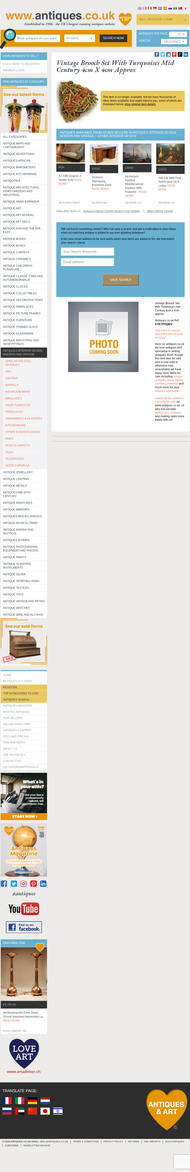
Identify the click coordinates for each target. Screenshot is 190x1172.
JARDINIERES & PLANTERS (23, 418)
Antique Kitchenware (20, 174)
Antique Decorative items (23, 300)
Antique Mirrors (16, 509)
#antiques (24, 893)
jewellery (172, 383)
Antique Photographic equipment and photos (20, 548)
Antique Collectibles (20, 293)
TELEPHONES (14, 459)
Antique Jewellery (18, 472)
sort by (145, 40)
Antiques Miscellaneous (22, 516)
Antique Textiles (16, 587)
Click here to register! (21, 64)
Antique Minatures (17, 503)
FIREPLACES (14, 412)
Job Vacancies (14, 754)
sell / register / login (156, 19)
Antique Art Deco (16, 221)
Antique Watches (16, 608)
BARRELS (12, 385)
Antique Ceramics (17, 259)
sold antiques (174, 1141)
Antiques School (16, 699)
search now (113, 38)
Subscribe (12, 1145)
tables (179, 380)
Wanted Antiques (16, 712)
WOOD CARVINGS (17, 465)
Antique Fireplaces (18, 306)
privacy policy (113, 1141)
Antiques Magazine (17, 705)
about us (10, 748)
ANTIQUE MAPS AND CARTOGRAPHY (16, 145)
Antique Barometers (19, 167)
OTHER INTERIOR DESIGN (22, 432)
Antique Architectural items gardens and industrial (21, 191)
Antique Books (14, 239)
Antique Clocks (15, 286)
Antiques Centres (17, 730)
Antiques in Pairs (16, 540)
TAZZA (9, 452)
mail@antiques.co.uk (54, 1141)
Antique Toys (13, 594)
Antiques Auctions (17, 681)
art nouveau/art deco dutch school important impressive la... (24, 1016)
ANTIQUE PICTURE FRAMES (22, 313)
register (10, 687)
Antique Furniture (17, 320)
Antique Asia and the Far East (22, 230)
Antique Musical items (20, 523)
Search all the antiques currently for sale (169, 400)
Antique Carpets (16, 252)
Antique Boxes (14, 245)
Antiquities (11, 180)
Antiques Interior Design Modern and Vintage (22, 352)
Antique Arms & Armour (21, 201)
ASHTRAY (11, 378)
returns (133, 1141)
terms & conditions (86, 1141)
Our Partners (14, 742)
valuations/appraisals (20, 767)
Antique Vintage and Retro (24, 601)
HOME (7, 675)
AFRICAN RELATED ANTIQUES (18, 363)
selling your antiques (168, 412)
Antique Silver (14, 574)
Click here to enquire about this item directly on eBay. (169, 334)
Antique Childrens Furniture (17, 267)
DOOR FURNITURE (18, 405)
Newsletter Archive (36, 1145)
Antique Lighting (16, 479)
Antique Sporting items (21, 581)
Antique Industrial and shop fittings (21, 342)
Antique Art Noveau (18, 215)
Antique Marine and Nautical (18, 531)
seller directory (17, 724)
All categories (15, 136)
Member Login (14, 70)
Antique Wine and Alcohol (23, 614)
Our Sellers (13, 718)
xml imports (152, 1141)
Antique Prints (14, 557)
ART (8, 371)
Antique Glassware (18, 333)
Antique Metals (15, 485)
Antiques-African (16, 160)
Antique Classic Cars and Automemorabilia (23, 278)
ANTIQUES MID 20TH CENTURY (17, 494)
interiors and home (167, 391)
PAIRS (9, 438)
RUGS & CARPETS (17, 445)
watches (160, 383)
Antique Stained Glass (20, 327)
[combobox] (79, 38)
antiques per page (153, 33)
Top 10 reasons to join (20, 693)
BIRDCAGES (13, 398)
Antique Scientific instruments (17, 565)
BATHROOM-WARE (17, 391)
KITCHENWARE (15, 425)
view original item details (140, 104)
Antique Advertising (19, 154)
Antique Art (12, 208)
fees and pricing (16, 736)
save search (120, 280)
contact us (12, 761)
